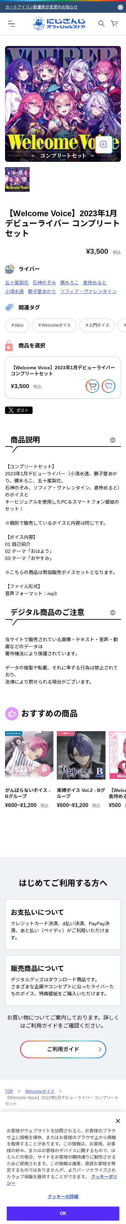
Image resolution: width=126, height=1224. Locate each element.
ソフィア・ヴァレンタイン (88, 291)
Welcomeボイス (39, 1091)
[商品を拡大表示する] (104, 145)
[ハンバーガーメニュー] (11, 23)
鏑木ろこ (69, 282)
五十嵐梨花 (17, 282)
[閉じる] (118, 1121)
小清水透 (14, 291)
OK (63, 1213)
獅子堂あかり (42, 291)
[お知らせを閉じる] (120, 7)
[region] (63, 1168)
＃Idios (17, 325)
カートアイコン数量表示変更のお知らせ (41, 7)
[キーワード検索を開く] (101, 23)
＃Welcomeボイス (54, 325)
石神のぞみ (44, 282)
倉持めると (95, 282)
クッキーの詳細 (63, 1196)
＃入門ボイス (97, 325)
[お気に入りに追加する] (108, 386)
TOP (9, 1091)
